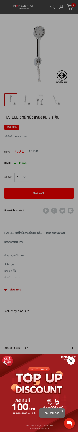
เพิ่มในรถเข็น (39, 193)
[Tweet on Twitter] (62, 210)
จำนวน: (8, 177)
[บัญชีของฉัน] (61, 7)
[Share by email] (71, 210)
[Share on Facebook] (46, 210)
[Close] (71, 361)
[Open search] (52, 7)
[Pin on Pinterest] (54, 210)
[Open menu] (6, 6)
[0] (70, 7)
